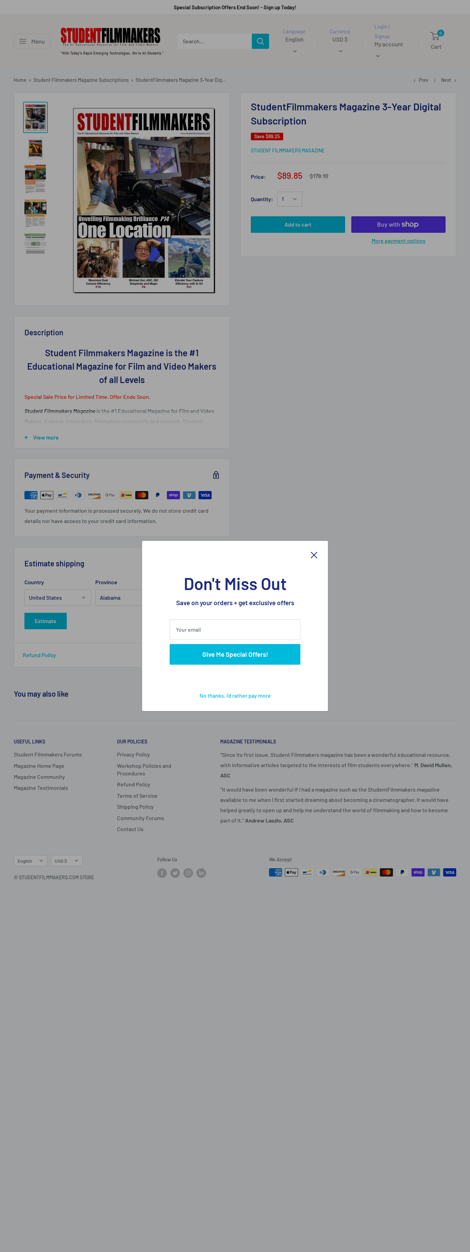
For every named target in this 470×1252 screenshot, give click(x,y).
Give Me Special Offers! (235, 654)
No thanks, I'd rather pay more (235, 695)
